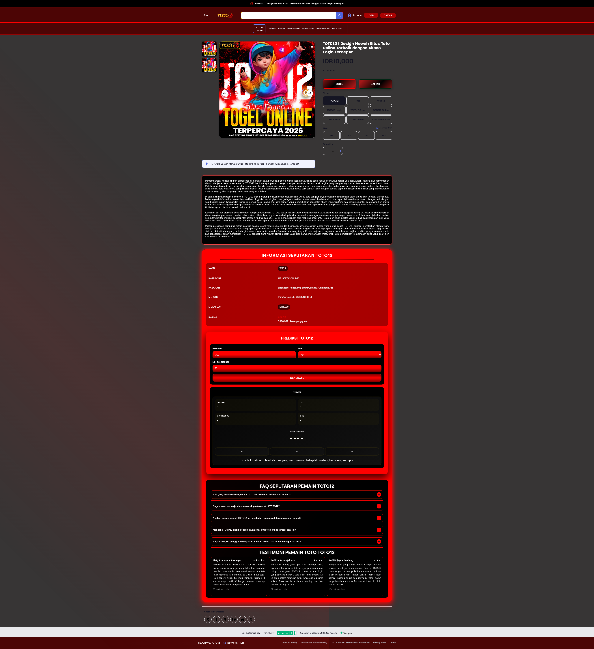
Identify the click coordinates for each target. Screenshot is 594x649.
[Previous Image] (224, 93)
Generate (297, 378)
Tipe (300, 348)
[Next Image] (309, 93)
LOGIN (371, 15)
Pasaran (217, 348)
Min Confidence (221, 362)
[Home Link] (225, 15)
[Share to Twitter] (208, 619)
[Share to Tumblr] (251, 619)
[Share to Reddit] (242, 619)
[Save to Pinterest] (234, 619)
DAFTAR (388, 15)
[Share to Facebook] (216, 619)
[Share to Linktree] (225, 619)
